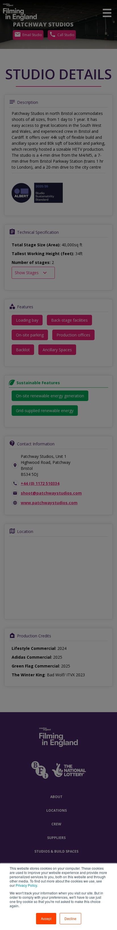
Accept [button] (46, 918)
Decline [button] (70, 918)
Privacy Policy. (26, 885)
